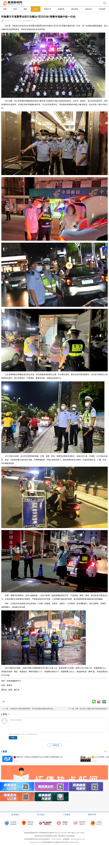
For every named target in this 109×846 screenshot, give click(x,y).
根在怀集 (74, 9)
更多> (106, 751)
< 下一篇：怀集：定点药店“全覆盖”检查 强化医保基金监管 (87, 708)
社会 (35, 9)
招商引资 (47, 9)
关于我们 (41, 815)
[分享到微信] (94, 701)
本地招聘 (102, 9)
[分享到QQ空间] (104, 701)
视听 (25, 9)
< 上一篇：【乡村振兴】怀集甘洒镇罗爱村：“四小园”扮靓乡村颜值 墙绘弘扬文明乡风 (28, 708)
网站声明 (92, 815)
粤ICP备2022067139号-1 (76, 833)
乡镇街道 (88, 9)
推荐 (5, 9)
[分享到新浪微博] (99, 701)
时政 (15, 9)
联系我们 (15, 815)
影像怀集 (61, 9)
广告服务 (66, 815)
